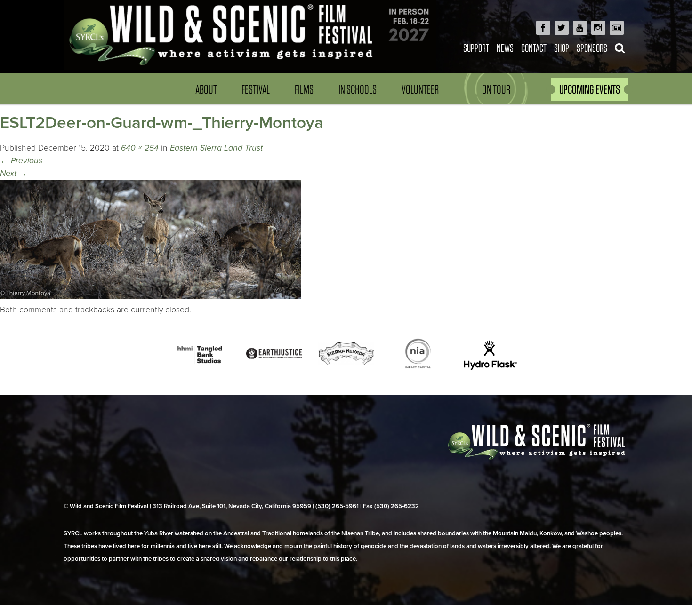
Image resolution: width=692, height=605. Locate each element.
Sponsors (592, 47)
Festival (255, 89)
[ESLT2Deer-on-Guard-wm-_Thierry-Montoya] (150, 297)
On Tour (496, 89)
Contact (534, 47)
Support (476, 47)
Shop (561, 47)
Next (13, 173)
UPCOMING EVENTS (589, 89)
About (206, 89)
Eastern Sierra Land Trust (216, 148)
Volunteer (420, 89)
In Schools (357, 89)
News (505, 47)
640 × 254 (140, 148)
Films (304, 89)
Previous (21, 161)
